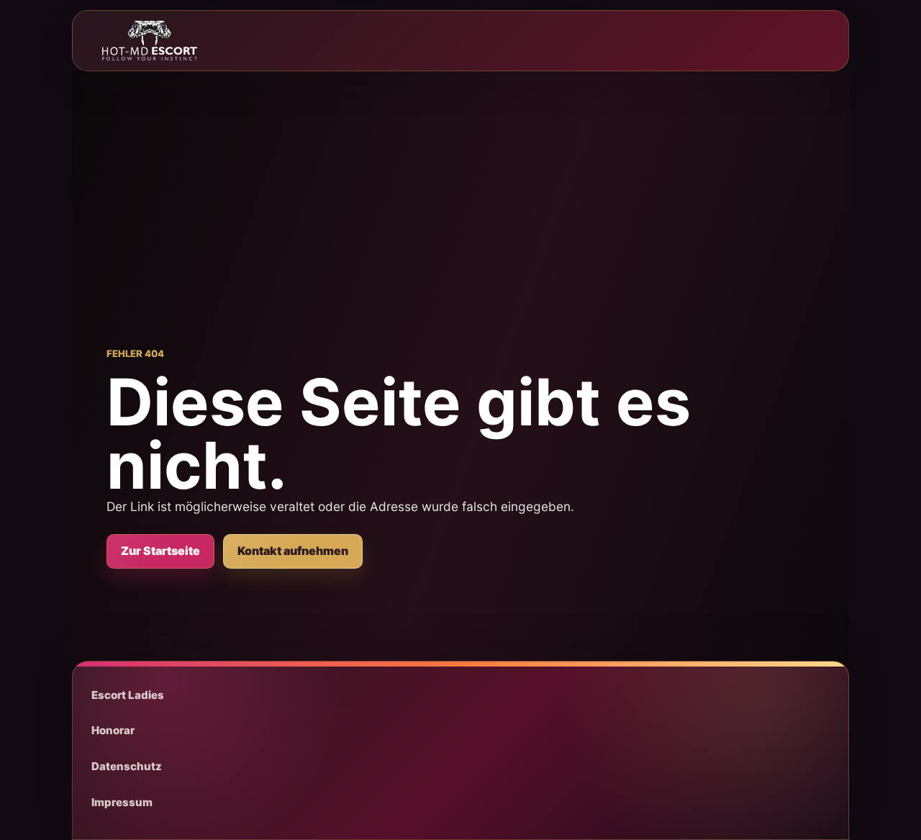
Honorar (113, 730)
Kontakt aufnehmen (292, 550)
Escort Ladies (127, 695)
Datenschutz (126, 766)
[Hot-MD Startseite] (150, 40)
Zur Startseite (160, 550)
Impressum (122, 802)
